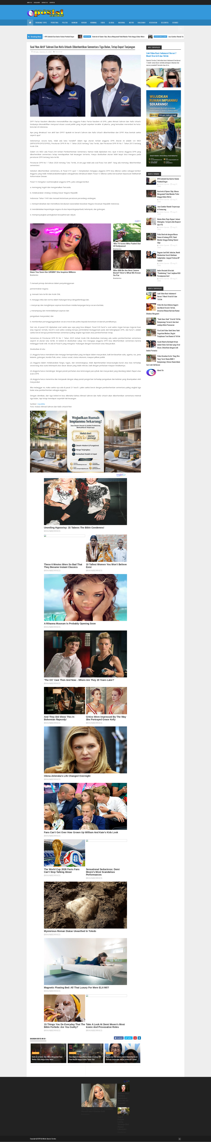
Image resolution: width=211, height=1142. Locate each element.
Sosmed (175, 22)
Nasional (121, 22)
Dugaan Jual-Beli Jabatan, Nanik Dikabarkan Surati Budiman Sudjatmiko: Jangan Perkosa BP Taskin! (122, 1058)
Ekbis (103, 22)
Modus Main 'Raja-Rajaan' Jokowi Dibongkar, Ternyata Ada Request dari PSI (169, 222)
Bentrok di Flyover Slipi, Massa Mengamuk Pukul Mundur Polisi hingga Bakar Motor (66, 36)
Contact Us (45, 2)
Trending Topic (41, 22)
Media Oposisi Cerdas (49, 1139)
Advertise (52, 2)
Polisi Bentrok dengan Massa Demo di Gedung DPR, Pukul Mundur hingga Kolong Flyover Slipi (85, 1058)
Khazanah (141, 22)
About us (29, 2)
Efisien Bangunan (108, 36)
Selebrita (165, 22)
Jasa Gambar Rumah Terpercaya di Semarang (130, 36)
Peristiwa (54, 22)
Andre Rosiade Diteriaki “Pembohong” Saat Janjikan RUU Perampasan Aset (168, 273)
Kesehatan (153, 22)
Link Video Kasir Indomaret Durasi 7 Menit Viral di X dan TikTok (161, 54)
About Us (160, 370)
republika (41, 404)
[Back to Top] (179, 1139)
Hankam (74, 22)
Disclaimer (37, 2)
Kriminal (93, 22)
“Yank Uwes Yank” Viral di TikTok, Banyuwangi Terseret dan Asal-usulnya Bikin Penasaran (169, 322)
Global (111, 22)
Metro (131, 22)
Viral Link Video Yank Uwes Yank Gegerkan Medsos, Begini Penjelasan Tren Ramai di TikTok (168, 333)
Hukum (84, 22)
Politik (65, 22)
